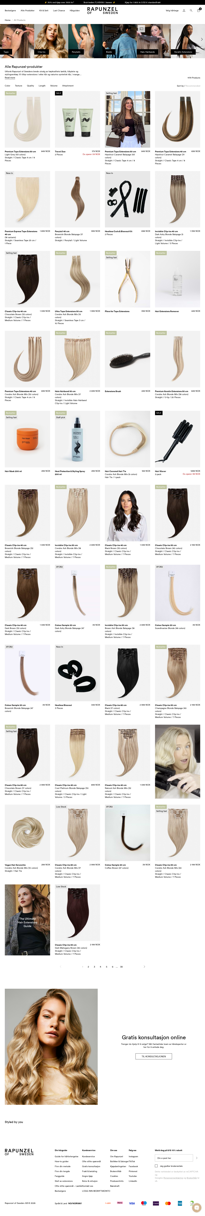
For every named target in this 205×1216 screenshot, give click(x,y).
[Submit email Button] (196, 1158)
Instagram (133, 1156)
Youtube (133, 1176)
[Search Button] (191, 10)
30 (121, 966)
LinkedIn (133, 1181)
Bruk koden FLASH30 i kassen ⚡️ (99, 2)
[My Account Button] (184, 10)
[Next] (144, 966)
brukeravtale (176, 1166)
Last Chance (59, 10)
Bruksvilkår (192, 1177)
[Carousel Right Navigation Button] (202, 39)
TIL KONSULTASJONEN (154, 1056)
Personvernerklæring (173, 1177)
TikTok (132, 1161)
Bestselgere (10, 10)
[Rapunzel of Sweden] (102, 10)
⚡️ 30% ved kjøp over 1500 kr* (59, 2)
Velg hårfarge (172, 10)
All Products (19, 20)
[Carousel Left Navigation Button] (3, 39)
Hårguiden (75, 10)
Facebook (133, 1166)
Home (8, 20)
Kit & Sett (43, 10)
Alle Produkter (28, 10)
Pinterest (133, 1171)
